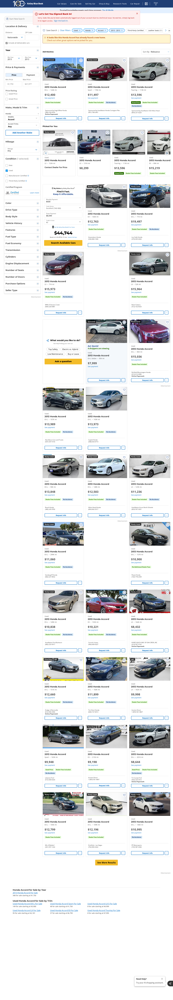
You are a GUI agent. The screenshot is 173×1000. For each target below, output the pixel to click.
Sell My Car (90, 4)
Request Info (61, 118)
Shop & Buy (104, 4)
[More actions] (80, 118)
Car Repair (135, 4)
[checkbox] (11, 94)
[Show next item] (122, 331)
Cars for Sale (76, 4)
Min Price (9, 79)
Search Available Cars (63, 243)
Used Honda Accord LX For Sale (26, 910)
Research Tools (120, 4)
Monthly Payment (52, 199)
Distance (9, 32)
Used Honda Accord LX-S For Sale (102, 903)
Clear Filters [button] (65, 30)
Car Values (61, 4)
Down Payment (51, 213)
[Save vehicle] (81, 60)
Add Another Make (22, 132)
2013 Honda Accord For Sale (25, 892)
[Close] (162, 978)
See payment (50, 98)
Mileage (10, 148)
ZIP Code (28, 32)
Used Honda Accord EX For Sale (64, 910)
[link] (110, 102)
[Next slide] (167, 153)
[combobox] (22, 19)
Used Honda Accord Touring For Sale (103, 910)
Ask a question (63, 361)
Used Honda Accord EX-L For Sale (27, 903)
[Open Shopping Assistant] (170, 983)
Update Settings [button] (72, 237)
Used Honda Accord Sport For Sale (65, 903)
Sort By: (146, 51)
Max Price (26, 79)
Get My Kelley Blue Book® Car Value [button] (64, 227)
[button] (146, 4)
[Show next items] (166, 30)
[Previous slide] (46, 153)
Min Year (11, 57)
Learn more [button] (34, 193)
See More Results (106, 862)
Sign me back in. (61, 20)
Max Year (28, 57)
